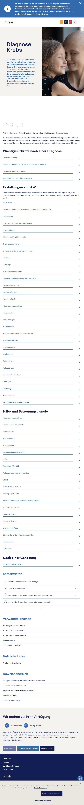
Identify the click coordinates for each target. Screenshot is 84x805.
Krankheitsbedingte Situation (43, 133)
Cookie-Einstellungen (40, 788)
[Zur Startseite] (7, 777)
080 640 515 (16, 725)
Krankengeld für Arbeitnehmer (14, 625)
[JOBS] (70, 22)
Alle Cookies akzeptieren (51, 794)
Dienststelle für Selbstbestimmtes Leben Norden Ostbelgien (30, 595)
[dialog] (42, 793)
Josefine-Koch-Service (16, 588)
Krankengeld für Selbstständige (14, 635)
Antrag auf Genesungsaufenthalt (14, 685)
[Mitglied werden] (66, 22)
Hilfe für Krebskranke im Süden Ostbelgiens (24, 581)
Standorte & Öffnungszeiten (28, 748)
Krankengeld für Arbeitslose (13, 630)
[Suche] (74, 22)
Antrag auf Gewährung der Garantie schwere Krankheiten (24, 680)
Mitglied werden (47, 748)
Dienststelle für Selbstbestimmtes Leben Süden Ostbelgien (29, 602)
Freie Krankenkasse (10, 133)
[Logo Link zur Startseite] (8, 21)
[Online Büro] (61, 22)
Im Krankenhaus (9, 640)
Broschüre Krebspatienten (12, 700)
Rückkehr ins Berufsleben (12, 645)
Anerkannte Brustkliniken (12, 663)
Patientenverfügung (10, 695)
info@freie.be (36, 725)
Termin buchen (9, 748)
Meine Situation (25, 133)
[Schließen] (80, 784)
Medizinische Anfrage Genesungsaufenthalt (18, 690)
